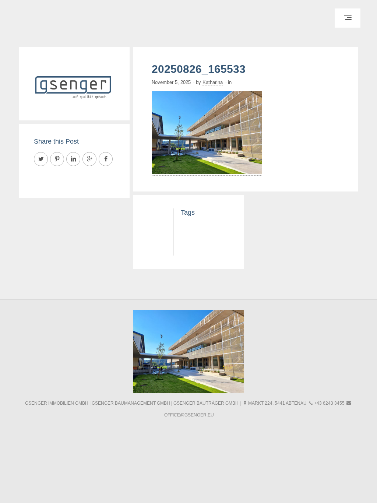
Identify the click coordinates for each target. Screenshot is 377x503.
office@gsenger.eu (189, 415)
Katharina (212, 82)
